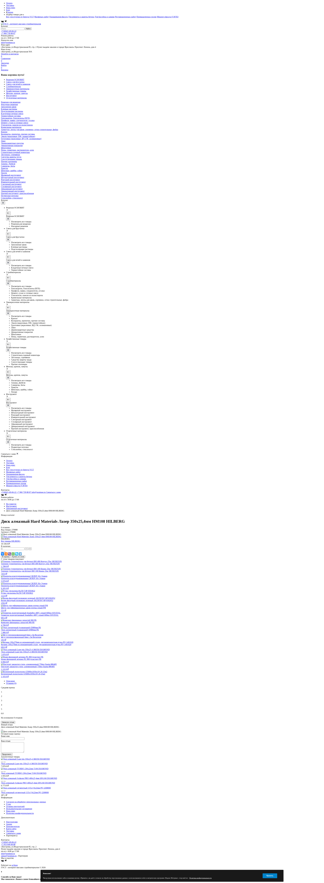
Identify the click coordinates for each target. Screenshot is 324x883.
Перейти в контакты (10, 54)
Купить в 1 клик (18, 557)
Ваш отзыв (5, 741)
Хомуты (4, 168)
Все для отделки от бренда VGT (20, 17)
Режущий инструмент (10, 180)
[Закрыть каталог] (3, 203)
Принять (269, 876)
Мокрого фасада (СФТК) (167, 17)
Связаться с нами (53, 492)
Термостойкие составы (11, 116)
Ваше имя (5, 736)
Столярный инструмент (11, 186)
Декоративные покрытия (12, 145)
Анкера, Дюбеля (8, 164)
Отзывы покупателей (15, 806)
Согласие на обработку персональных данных (26, 802)
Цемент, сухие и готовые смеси (14, 123)
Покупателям (12, 822)
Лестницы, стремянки (10, 155)
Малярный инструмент (11, 175)
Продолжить (7, 754)
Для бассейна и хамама (105, 17)
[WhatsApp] (13, 553)
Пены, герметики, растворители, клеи (17, 150)
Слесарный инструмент (11, 184)
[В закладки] (5, 551)
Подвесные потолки (9, 196)
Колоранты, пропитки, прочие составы (18, 134)
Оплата (9, 3)
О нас (8, 804)
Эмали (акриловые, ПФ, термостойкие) (18, 136)
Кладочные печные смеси (12, 113)
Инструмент (11, 506)
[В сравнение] (2, 551)
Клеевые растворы (9, 109)
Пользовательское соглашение (19, 809)
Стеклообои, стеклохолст (12, 198)
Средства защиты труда (11, 157)
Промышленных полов (146, 17)
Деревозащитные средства (12, 143)
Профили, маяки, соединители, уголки (18, 120)
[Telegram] (5, 22)
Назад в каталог (8, 515)
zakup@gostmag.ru (9, 856)
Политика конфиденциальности (20, 813)
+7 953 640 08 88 (8, 844)
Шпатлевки (6, 148)
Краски (4, 132)
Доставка (10, 5)
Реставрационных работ (125, 17)
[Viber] (9, 553)
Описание (10, 681)
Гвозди (4, 173)
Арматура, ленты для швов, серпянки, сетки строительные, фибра (29, 129)
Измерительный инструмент (13, 182)
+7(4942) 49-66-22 (8, 31)
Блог (8, 10)
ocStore (15, 865)
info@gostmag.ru (8, 42)
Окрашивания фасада (58, 17)
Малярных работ (41, 17)
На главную (11, 504)
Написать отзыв (8, 722)
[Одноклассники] (6, 553)
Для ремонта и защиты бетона (81, 17)
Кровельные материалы (11, 127)
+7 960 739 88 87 (8, 33)
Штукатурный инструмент (12, 177)
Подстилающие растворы (12, 111)
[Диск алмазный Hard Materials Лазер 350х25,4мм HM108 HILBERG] (31, 537)
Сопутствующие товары (11, 159)
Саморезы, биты (8, 166)
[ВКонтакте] (2, 22)
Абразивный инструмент (12, 189)
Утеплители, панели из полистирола (17, 125)
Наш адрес (10, 8)
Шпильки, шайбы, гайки (11, 171)
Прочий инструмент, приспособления (17, 193)
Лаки (3, 141)
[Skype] (16, 553)
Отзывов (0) (11, 683)
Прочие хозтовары (9, 161)
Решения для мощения (10, 102)
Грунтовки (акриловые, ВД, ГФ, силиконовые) (21, 139)
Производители (13, 826)
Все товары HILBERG (10, 541)
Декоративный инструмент (13, 191)
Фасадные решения (9, 104)
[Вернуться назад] (8, 213)
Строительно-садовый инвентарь (15, 152)
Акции (10, 12)
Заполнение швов (8, 107)
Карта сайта (11, 829)
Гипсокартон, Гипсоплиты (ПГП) (15, 118)
